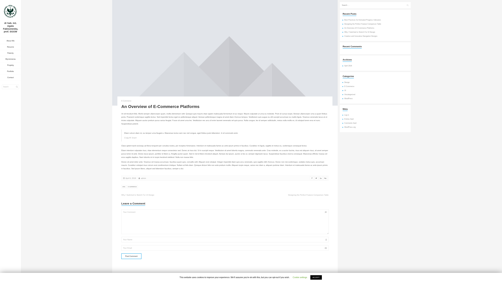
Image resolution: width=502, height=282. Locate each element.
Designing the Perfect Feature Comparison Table (362, 24)
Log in (346, 115)
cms (123, 187)
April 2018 (348, 66)
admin (143, 178)
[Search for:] (375, 5)
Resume (10, 47)
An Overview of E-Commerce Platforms (359, 28)
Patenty (10, 53)
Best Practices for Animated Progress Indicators (362, 20)
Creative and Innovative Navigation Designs (360, 36)
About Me (11, 41)
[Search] (17, 87)
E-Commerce (126, 101)
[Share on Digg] (325, 178)
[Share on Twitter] (316, 178)
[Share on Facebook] (312, 178)
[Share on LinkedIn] (321, 178)
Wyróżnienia (10, 59)
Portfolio (10, 71)
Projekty (10, 65)
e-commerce (132, 187)
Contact (10, 77)
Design (347, 82)
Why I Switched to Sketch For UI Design (359, 32)
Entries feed (348, 119)
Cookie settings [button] (300, 277)
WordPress (348, 98)
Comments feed (350, 123)
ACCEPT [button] (316, 277)
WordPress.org (350, 127)
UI (345, 90)
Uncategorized (349, 94)
